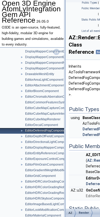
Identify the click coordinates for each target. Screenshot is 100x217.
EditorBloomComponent (42, 91)
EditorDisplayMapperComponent (48, 147)
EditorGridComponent (40, 176)
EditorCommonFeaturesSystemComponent (55, 102)
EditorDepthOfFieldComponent (46, 136)
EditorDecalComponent (41, 125)
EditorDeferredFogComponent (46, 130)
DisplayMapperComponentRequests (50, 68)
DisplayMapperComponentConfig (48, 51)
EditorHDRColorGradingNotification (50, 187)
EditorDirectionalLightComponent (48, 142)
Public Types (89, 2)
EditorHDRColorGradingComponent (50, 181)
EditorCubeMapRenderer (43, 119)
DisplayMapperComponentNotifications (52, 63)
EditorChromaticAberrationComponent (52, 96)
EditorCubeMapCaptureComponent (50, 108)
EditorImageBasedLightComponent (49, 204)
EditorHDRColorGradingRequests (49, 193)
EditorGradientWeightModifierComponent (54, 170)
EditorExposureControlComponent (49, 159)
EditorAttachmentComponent (45, 85)
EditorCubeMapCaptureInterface (48, 113)
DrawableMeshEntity (39, 74)
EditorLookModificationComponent (49, 210)
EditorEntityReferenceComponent (48, 153)
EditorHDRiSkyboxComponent (46, 198)
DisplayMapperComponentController (51, 57)
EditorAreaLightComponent (44, 80)
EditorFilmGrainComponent (44, 164)
